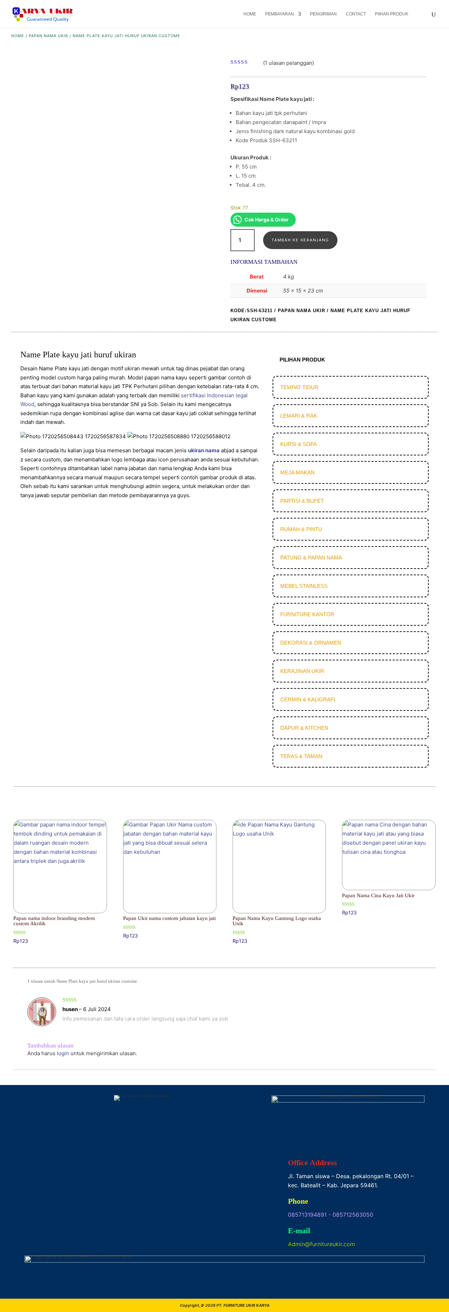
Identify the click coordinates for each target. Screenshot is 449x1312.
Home (249, 14)
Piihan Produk (391, 14)
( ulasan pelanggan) (288, 62)
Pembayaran (279, 14)
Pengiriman (323, 14)
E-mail (299, 1230)
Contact (356, 14)
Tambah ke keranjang (300, 240)
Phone (298, 1201)
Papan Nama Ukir (48, 35)
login (63, 1053)
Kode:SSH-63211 (251, 310)
